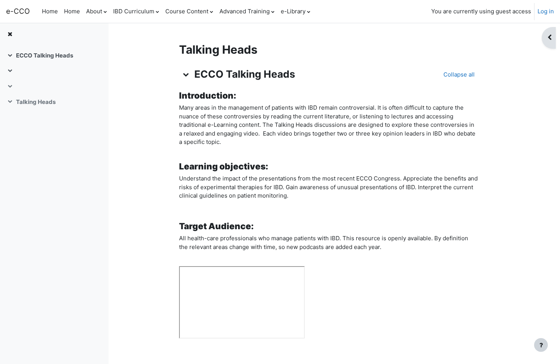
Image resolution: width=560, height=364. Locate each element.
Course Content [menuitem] (186, 11)
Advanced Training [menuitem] (244, 11)
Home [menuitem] (50, 11)
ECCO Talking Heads (44, 55)
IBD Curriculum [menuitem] (133, 11)
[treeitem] (54, 56)
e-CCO (18, 11)
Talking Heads (36, 101)
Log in (546, 11)
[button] (186, 74)
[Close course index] (10, 34)
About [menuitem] (94, 11)
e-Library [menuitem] (293, 11)
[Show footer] (541, 345)
